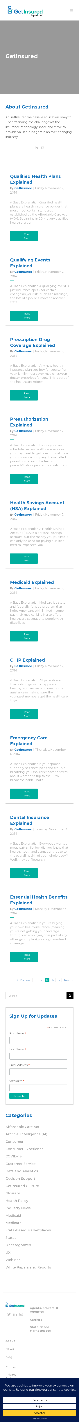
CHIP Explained (27, 660)
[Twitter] (9, 1314)
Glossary (13, 1193)
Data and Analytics (22, 1171)
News (10, 1349)
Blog (9, 1357)
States (11, 1238)
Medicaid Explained (32, 582)
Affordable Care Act (23, 1127)
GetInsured (23, 188)
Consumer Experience (25, 1149)
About (10, 1341)
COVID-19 (14, 1156)
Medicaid (13, 1216)
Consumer (15, 1142)
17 (53, 979)
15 (41, 979)
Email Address (19, 1065)
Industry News (18, 1208)
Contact (12, 1367)
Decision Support (20, 1179)
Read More (27, 236)
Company (16, 1081)
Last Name (17, 1049)
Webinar (13, 1260)
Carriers (36, 1319)
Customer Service (21, 1164)
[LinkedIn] (15, 1314)
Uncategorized (18, 1245)
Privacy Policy (11, 1376)
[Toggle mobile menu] (71, 11)
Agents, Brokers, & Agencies (44, 1309)
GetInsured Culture (22, 1186)
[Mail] (21, 1314)
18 (59, 979)
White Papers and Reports (28, 1267)
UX (8, 1253)
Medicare (13, 1223)
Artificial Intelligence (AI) (26, 1134)
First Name (17, 1034)
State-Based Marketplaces (28, 1230)
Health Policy (17, 1201)
